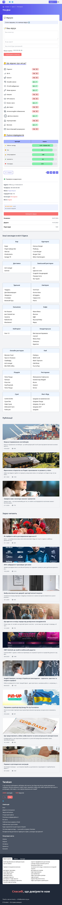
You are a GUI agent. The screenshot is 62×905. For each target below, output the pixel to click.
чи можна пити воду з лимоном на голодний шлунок (43, 867)
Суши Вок (7, 401)
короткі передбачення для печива (40, 862)
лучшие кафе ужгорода (9, 882)
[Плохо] (16, 50)
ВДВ (34, 317)
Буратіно (36, 344)
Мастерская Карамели (40, 333)
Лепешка (36, 341)
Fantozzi (7, 380)
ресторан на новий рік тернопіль (12, 880)
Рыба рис (7, 409)
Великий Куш (8, 300)
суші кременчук (35, 873)
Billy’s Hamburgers (39, 257)
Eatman (6, 271)
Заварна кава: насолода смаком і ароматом (19, 499)
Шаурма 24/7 (37, 407)
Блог (4, 807)
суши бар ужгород (8, 872)
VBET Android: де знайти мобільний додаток (19, 650)
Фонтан (35, 314)
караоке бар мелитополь (38, 878)
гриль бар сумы (7, 873)
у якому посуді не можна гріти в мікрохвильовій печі (40, 864)
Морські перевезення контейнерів (16, 442)
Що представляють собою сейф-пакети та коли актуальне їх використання (31, 736)
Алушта (5, 841)
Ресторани (14, 197)
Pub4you (35, 355)
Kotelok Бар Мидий (39, 380)
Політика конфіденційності (10, 817)
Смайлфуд (7, 360)
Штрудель (36, 295)
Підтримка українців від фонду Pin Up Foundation (21, 707)
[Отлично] (22, 50)
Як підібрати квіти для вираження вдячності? (20, 536)
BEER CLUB (36, 358)
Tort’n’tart (36, 290)
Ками (6, 246)
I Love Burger (37, 251)
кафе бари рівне (7, 875)
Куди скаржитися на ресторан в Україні (14, 827)
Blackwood (7, 322)
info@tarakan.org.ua (23, 899)
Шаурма (35, 409)
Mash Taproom (37, 360)
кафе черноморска (36, 872)
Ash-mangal (8, 363)
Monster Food (8, 355)
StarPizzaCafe (8, 385)
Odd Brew (36, 363)
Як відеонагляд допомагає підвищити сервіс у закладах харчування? (23, 831)
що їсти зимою (7, 863)
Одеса (10, 200)
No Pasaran (8, 311)
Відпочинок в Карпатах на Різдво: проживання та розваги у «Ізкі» (27, 470)
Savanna (7, 317)
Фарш (35, 322)
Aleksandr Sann (9, 407)
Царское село (37, 271)
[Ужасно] (14, 50)
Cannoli (35, 336)
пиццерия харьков (8, 877)
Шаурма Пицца (38, 401)
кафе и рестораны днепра (38, 875)
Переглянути (12, 191)
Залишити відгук (31, 214)
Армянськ (5, 846)
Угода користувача (8, 815)
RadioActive (8, 320)
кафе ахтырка (34, 877)
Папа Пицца (8, 377)
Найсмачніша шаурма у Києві (11, 822)
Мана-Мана (36, 311)
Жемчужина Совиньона (41, 377)
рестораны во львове (37, 870)
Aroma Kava (37, 292)
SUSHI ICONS (8, 399)
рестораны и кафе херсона (10, 878)
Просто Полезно (9, 358)
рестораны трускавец (9, 870)
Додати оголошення (9, 810)
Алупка (5, 839)
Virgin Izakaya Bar (10, 249)
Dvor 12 (6, 333)
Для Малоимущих (10, 292)
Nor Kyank (36, 279)
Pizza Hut (7, 382)
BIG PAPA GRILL (9, 366)
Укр (10, 797)
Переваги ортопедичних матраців (16, 764)
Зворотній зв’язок (8, 812)
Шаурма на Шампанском (41, 399)
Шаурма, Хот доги (39, 404)
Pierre (35, 300)
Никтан (6, 251)
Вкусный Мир (37, 320)
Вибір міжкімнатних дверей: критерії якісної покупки (23, 593)
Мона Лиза (36, 339)
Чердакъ (7, 290)
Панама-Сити (37, 276)
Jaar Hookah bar (9, 314)
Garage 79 (7, 257)
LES (34, 268)
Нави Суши (8, 404)
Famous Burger (38, 246)
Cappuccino (36, 298)
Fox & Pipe (36, 366)
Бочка (35, 388)
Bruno (35, 382)
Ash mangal (8, 268)
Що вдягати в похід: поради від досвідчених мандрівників (25, 621)
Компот (35, 385)
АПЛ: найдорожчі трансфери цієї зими (17, 565)
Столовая (7, 298)
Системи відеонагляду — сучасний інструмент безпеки (19, 829)
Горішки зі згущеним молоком (11, 867)
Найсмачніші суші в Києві (10, 824)
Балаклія (5, 849)
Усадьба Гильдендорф (40, 273)
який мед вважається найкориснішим (13, 862)
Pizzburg (35, 249)
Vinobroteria (8, 254)
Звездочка (7, 295)
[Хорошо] (20, 50)
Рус (5, 797)
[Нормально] (18, 50)
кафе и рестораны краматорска (39, 880)
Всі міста (5, 819)
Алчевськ (5, 844)
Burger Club (37, 254)
